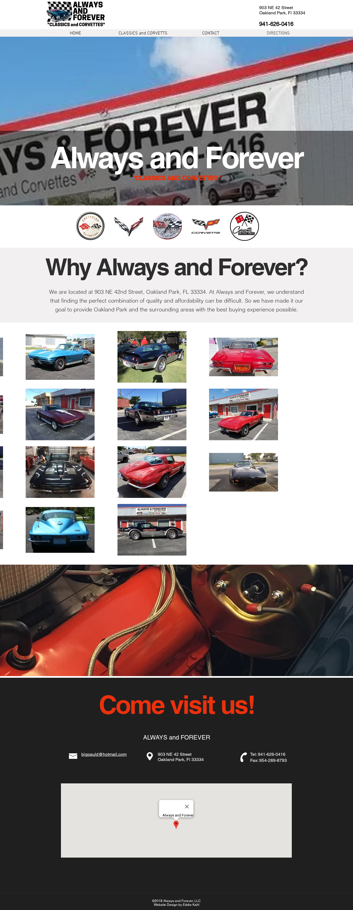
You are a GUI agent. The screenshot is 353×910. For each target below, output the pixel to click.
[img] (90, 226)
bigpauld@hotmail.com (104, 754)
